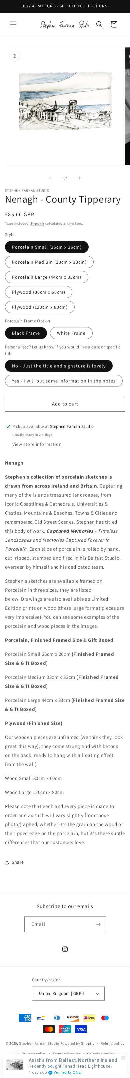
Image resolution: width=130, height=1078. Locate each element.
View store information (37, 444)
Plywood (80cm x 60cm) (38, 292)
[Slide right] (79, 178)
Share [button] (18, 862)
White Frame (71, 333)
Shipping (37, 223)
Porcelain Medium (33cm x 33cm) (49, 262)
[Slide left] (50, 178)
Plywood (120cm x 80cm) (40, 307)
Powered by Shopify (77, 1043)
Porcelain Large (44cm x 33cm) (46, 277)
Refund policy (112, 1043)
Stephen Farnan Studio (39, 1043)
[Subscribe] (98, 924)
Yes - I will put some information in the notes (64, 381)
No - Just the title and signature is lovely (59, 366)
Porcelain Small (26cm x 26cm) (47, 247)
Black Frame (26, 333)
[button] (13, 24)
